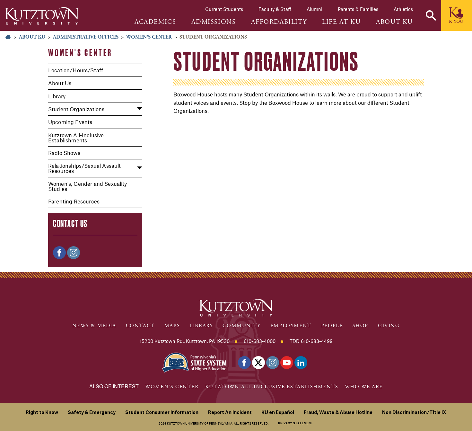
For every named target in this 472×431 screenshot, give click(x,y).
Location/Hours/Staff (75, 70)
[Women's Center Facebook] (59, 252)
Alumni (314, 9)
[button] (431, 15)
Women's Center (149, 37)
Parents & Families (358, 9)
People (332, 325)
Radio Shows (64, 152)
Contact (140, 325)
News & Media (94, 325)
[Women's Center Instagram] (73, 252)
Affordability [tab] (279, 22)
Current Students (224, 9)
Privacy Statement (295, 423)
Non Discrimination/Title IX (414, 412)
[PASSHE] (194, 361)
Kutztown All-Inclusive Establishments (76, 137)
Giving (389, 325)
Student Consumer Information (161, 412)
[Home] (42, 16)
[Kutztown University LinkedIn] (300, 362)
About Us (59, 83)
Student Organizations (76, 109)
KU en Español (277, 412)
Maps (172, 325)
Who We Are (364, 386)
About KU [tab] (394, 22)
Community (241, 325)
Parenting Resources (74, 201)
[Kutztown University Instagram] (272, 362)
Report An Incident (230, 412)
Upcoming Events (70, 122)
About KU (32, 37)
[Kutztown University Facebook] (244, 362)
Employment (290, 325)
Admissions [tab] (213, 22)
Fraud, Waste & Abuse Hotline (338, 412)
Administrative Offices (85, 37)
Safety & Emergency (92, 412)
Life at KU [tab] (341, 22)
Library (57, 96)
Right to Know (42, 412)
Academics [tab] (155, 22)
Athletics (403, 9)
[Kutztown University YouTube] (286, 362)
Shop (360, 325)
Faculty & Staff (274, 9)
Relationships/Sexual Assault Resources (84, 168)
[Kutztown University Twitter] (258, 362)
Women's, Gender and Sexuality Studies (87, 186)
